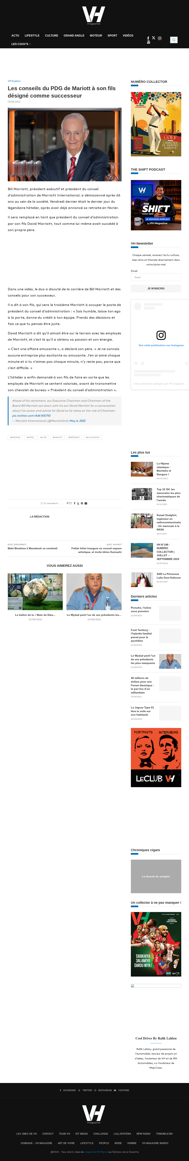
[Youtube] (148, 42)
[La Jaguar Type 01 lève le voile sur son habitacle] (170, 713)
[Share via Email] (86, 503)
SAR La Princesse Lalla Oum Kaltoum (169, 575)
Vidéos (128, 35)
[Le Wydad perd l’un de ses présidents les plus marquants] (93, 591)
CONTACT (48, 1133)
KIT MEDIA (81, 1133)
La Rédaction (39, 516)
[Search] (174, 40)
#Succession (92, 437)
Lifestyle (32, 35)
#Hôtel (30, 437)
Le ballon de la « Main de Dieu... (35, 614)
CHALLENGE (100, 1133)
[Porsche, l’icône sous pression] (170, 613)
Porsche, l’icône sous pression (141, 609)
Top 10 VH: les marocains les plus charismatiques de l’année (169, 495)
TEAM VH (64, 1133)
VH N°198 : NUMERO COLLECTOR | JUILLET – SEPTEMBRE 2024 (168, 551)
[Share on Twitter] (78, 503)
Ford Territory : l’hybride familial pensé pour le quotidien (141, 635)
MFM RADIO (143, 1133)
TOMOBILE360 (164, 1133)
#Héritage (15, 437)
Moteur (96, 35)
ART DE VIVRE (66, 1143)
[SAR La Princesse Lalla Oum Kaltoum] (142, 579)
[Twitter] (154, 39)
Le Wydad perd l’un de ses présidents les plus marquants (143, 659)
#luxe (43, 437)
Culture (51, 35)
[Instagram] (159, 39)
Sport (112, 35)
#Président (74, 437)
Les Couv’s (19, 44)
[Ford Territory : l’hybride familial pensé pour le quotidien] (170, 635)
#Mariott (57, 437)
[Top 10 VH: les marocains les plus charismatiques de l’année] (142, 495)
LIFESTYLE (87, 1143)
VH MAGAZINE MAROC (155, 1143)
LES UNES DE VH (26, 1133)
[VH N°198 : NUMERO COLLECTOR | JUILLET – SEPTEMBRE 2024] (142, 550)
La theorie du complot (156, 876)
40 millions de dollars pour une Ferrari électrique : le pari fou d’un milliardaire (142, 685)
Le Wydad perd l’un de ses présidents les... (94, 614)
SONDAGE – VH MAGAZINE (36, 1143)
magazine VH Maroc (96, 1152)
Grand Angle (74, 35)
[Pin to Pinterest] (82, 503)
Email (134, 271)
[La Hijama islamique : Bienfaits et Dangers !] (142, 469)
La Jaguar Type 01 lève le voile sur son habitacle (142, 711)
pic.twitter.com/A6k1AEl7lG (31, 415)
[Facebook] (148, 39)
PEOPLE (104, 1143)
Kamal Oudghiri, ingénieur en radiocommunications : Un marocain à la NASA (169, 522)
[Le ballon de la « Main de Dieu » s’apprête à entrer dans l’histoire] (35, 591)
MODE (118, 1143)
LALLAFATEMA (122, 1133)
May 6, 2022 (77, 421)
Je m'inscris (155, 288)
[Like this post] (70, 503)
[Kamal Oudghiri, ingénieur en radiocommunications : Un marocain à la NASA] (142, 520)
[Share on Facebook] (74, 503)
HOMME (132, 1143)
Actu (15, 35)
